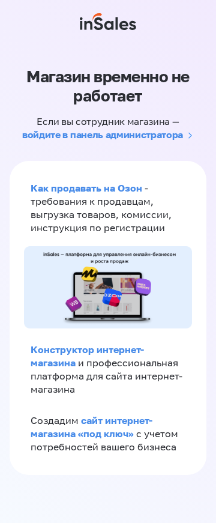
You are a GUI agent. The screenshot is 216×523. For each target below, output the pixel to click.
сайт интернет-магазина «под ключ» (91, 427)
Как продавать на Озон (86, 188)
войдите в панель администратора (102, 134)
